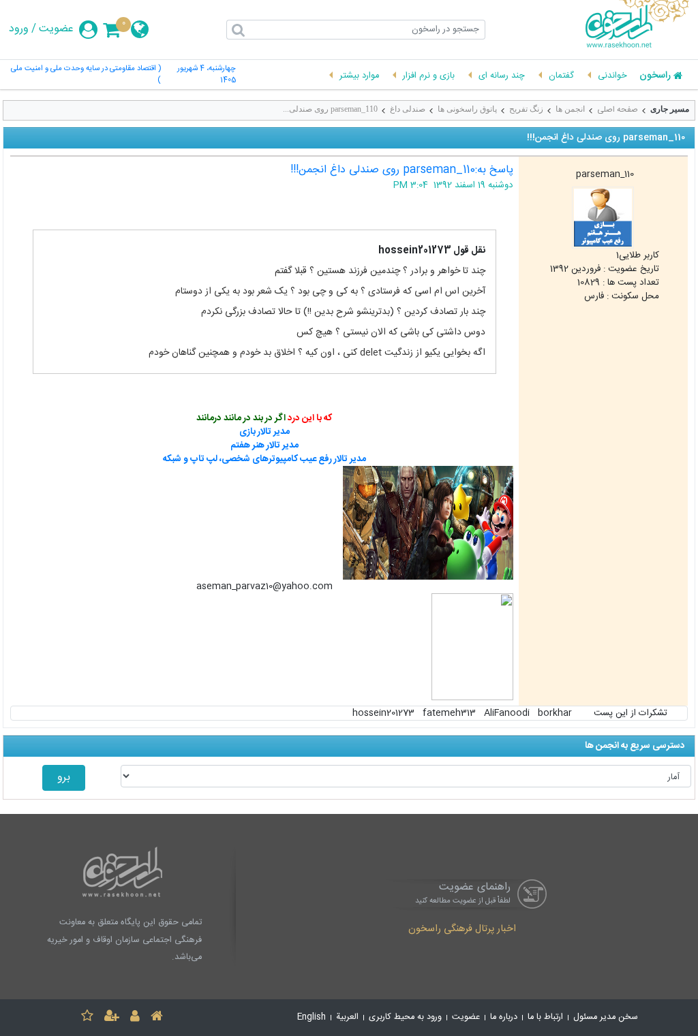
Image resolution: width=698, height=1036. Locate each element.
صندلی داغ (407, 109)
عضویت (56, 29)
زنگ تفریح (526, 109)
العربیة (347, 1017)
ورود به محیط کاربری (405, 1017)
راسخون (655, 76)
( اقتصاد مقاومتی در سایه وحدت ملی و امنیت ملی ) (86, 75)
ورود (19, 29)
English (311, 1017)
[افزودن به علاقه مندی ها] (87, 1018)
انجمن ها (570, 109)
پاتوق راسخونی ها (467, 109)
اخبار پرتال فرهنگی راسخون (462, 929)
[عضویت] (112, 1018)
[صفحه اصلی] (156, 1018)
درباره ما (503, 1017)
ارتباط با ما (545, 1017)
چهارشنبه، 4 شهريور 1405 (206, 75)
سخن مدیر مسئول (605, 1017)
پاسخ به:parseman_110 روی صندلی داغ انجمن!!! (401, 170)
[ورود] (135, 1018)
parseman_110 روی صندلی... (330, 109)
